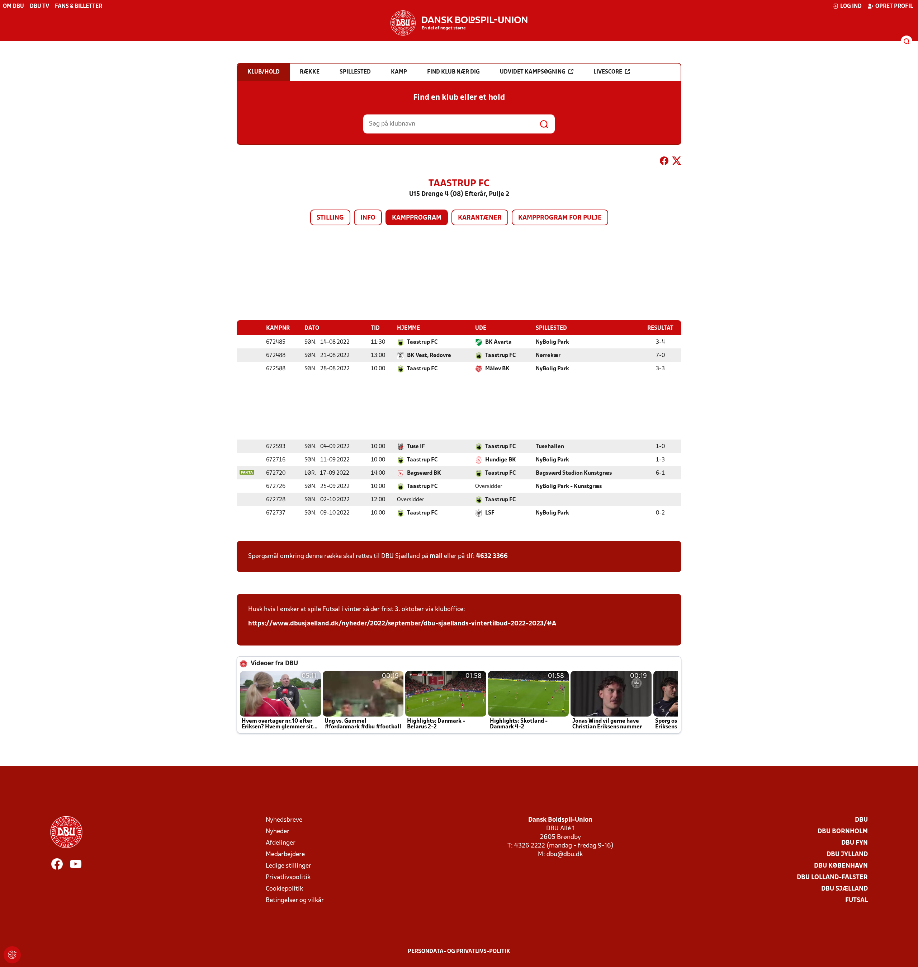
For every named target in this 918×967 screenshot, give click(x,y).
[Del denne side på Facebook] (664, 162)
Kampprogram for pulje (560, 218)
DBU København (841, 866)
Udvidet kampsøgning (533, 72)
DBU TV (39, 6)
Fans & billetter (78, 6)
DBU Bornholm (843, 831)
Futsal (856, 900)
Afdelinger (280, 843)
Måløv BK (497, 368)
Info (367, 218)
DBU (861, 820)
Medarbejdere (285, 854)
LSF (490, 513)
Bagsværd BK (424, 473)
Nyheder (277, 831)
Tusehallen (550, 446)
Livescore (607, 72)
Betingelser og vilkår (295, 900)
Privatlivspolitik (288, 877)
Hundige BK (500, 460)
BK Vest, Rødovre (429, 355)
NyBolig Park (552, 342)
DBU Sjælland (844, 889)
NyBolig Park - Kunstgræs (569, 486)
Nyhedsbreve (284, 820)
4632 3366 (492, 556)
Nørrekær (548, 355)
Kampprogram (416, 218)
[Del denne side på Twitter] (676, 162)
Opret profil (894, 6)
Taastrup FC (422, 342)
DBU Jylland (847, 854)
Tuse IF (416, 446)
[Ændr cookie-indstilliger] (12, 954)
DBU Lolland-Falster (832, 877)
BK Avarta (498, 342)
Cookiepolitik (284, 889)
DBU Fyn (854, 843)
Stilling (330, 218)
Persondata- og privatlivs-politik (459, 951)
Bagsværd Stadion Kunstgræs (574, 473)
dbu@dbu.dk (564, 854)
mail (436, 556)
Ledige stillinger (288, 866)
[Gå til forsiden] (459, 23)
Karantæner (480, 218)
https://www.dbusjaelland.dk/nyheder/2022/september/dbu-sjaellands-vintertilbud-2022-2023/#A (402, 624)
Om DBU (13, 6)
